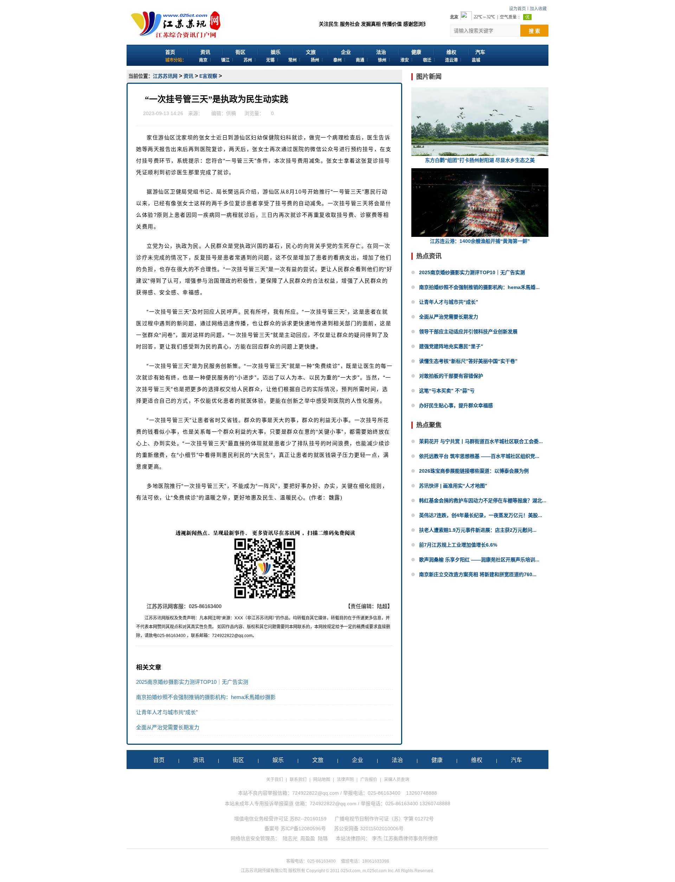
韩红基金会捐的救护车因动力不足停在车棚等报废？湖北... (482, 500)
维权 (451, 52)
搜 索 (534, 31)
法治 (381, 52)
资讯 (205, 52)
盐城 (476, 60)
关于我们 (274, 779)
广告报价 (368, 779)
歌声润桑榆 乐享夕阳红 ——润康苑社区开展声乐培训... (479, 559)
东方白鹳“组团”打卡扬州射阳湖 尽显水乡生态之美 (480, 160)
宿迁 (427, 60)
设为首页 (517, 8)
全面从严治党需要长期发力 (167, 727)
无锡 (270, 60)
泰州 (337, 60)
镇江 (225, 60)
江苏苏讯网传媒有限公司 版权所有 (273, 870)
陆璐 (323, 838)
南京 (203, 60)
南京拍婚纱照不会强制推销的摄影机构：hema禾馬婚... (479, 287)
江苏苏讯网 (165, 76)
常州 (292, 60)
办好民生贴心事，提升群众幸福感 (456, 405)
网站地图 (321, 779)
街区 (240, 52)
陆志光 (290, 838)
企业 (346, 52)
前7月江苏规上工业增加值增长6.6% (458, 545)
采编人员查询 (396, 779)
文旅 (311, 52)
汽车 (480, 52)
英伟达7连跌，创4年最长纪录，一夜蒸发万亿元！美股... (480, 515)
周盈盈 (307, 838)
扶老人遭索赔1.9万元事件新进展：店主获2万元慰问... (477, 530)
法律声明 (345, 779)
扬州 (315, 60)
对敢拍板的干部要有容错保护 (451, 376)
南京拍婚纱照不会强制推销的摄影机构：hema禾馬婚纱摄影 (206, 697)
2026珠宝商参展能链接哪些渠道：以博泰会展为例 (474, 471)
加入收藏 (538, 8)
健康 (416, 52)
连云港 (451, 60)
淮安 (404, 60)
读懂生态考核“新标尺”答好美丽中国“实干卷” (468, 361)
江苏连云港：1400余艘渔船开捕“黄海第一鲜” (480, 241)
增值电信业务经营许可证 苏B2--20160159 (280, 818)
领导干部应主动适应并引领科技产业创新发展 (468, 331)
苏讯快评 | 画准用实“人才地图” (453, 486)
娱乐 (276, 52)
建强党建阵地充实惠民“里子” (451, 346)
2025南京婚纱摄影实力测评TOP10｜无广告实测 (192, 682)
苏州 (248, 60)
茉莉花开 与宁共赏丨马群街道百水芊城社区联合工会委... (481, 441)
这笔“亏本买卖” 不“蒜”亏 (447, 390)
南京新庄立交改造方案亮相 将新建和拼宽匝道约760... (477, 574)
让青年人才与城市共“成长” (167, 712)
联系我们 (298, 779)
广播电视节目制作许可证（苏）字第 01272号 (384, 818)
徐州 (382, 60)
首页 (170, 52)
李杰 (377, 838)
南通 (360, 60)
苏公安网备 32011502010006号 (369, 828)
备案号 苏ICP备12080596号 (295, 828)
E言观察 (208, 76)
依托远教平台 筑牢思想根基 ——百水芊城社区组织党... (479, 456)
